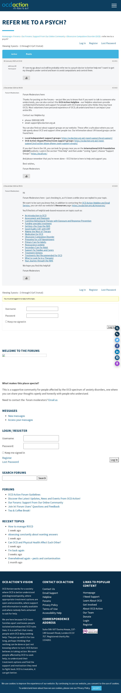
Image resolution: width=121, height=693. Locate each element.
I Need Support (91, 596)
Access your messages (20, 420)
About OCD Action (93, 608)
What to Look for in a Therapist (39, 258)
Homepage (7, 36)
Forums (16, 36)
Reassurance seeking (35, 244)
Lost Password (108, 43)
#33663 (114, 88)
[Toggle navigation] (114, 5)
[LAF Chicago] (15, 5)
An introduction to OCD (35, 215)
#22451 (114, 61)
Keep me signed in (17, 321)
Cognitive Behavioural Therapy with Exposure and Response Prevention (58, 220)
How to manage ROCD (20, 526)
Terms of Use (50, 609)
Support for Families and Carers (39, 250)
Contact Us (48, 589)
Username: (10, 308)
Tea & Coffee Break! (19, 510)
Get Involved (90, 604)
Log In (82, 43)
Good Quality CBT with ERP (37, 228)
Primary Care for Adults (35, 242)
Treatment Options (34, 252)
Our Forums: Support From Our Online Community (43, 36)
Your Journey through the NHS (39, 260)
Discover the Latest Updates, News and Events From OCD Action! (44, 498)
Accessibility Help (52, 613)
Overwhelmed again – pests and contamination (34, 558)
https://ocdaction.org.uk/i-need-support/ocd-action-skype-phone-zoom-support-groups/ (64, 142)
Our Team (88, 612)
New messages (16, 416)
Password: (10, 315)
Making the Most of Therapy (38, 231)
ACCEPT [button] (96, 688)
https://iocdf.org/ (39, 153)
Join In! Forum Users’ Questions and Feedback (34, 506)
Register (93, 43)
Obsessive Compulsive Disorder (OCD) (83, 36)
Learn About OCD (92, 600)
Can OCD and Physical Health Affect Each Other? (34, 542)
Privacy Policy (50, 605)
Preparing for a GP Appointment (39, 239)
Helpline (46, 597)
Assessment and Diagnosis (37, 218)
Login (86, 620)
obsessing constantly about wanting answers (33, 534)
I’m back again (16, 550)
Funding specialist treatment (38, 223)
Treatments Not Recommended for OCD (43, 255)
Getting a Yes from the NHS (37, 226)
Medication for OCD (34, 234)
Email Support (50, 593)
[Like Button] (26, 78)
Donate (87, 616)
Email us (53, 400)
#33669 (114, 186)
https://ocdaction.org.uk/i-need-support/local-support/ (87, 138)
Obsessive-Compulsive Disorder (39, 236)
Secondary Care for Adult (36, 247)
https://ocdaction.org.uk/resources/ (88, 205)
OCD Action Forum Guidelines (24, 494)
